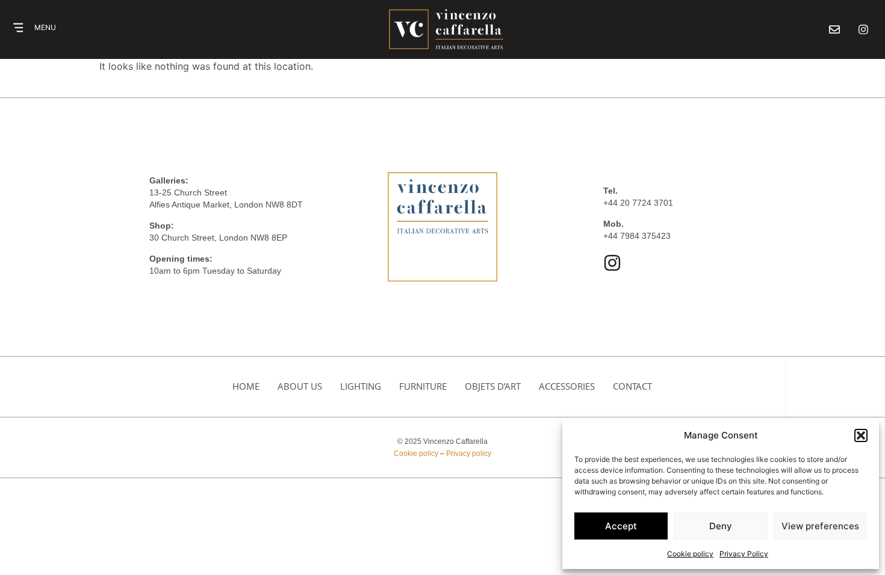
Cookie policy (690, 553)
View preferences (820, 526)
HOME (245, 386)
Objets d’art (493, 386)
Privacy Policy (743, 553)
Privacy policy (468, 453)
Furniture (423, 386)
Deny (720, 526)
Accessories (567, 386)
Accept (621, 526)
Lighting (360, 386)
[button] (861, 435)
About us (300, 386)
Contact (632, 386)
